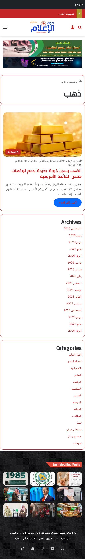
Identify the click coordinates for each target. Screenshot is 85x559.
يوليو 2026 (75, 235)
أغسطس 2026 (73, 228)
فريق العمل (45, 538)
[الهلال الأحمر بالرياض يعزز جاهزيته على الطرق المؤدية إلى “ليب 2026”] (42, 510)
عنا (56, 538)
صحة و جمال (74, 436)
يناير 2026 (76, 276)
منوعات (77, 443)
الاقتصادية (76, 368)
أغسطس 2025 (73, 310)
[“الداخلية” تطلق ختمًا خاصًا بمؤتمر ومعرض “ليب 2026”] (69, 494)
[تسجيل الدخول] (73, 28)
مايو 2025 (76, 323)
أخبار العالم (75, 354)
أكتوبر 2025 (75, 296)
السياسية (76, 388)
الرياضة (77, 381)
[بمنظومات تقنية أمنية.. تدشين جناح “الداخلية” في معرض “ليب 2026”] (15, 494)
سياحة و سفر (74, 429)
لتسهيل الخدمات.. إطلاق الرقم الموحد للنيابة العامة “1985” (40, 13)
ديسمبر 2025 (74, 283)
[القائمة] (5, 28)
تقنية (79, 422)
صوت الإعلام (72, 160)
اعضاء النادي (74, 361)
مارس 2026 (74, 262)
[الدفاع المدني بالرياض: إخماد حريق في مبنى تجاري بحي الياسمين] (42, 479)
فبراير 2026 (75, 269)
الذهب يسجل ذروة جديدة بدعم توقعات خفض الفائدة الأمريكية (47, 173)
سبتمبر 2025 (74, 303)
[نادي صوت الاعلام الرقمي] (42, 27)
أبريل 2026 (75, 255)
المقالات (77, 415)
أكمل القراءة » (68, 202)
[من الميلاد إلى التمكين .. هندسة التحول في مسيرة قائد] (69, 479)
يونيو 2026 (75, 242)
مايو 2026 (76, 249)
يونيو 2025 (75, 317)
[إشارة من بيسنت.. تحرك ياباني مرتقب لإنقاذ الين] (42, 494)
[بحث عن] (80, 28)
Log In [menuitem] (79, 4)
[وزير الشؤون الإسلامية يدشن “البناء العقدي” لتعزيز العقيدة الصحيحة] (69, 510)
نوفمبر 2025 (74, 289)
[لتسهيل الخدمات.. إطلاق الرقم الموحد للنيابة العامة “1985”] (15, 479)
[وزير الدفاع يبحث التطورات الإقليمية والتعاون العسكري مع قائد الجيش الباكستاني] (15, 510)
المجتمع (77, 402)
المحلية (78, 409)
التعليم (78, 375)
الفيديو (78, 395)
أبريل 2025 (75, 330)
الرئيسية (74, 81)
